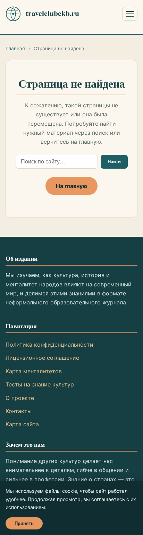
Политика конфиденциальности (49, 344)
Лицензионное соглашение (42, 357)
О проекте (20, 397)
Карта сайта (22, 424)
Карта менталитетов (34, 371)
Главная (15, 48)
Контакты (19, 411)
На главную (71, 185)
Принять (24, 523)
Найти (114, 161)
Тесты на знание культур (40, 384)
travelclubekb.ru (52, 13)
